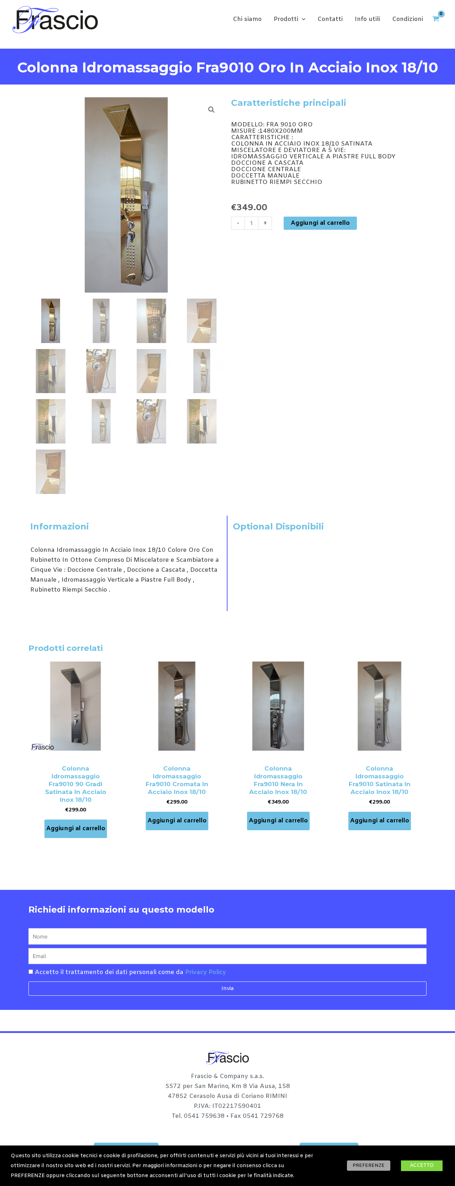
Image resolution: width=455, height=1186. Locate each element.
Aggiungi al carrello (320, 223)
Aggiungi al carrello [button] (75, 829)
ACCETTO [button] (422, 1165)
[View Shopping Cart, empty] (436, 19)
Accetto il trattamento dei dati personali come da (130, 972)
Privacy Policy (205, 972)
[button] (301, 19)
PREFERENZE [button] (369, 1166)
